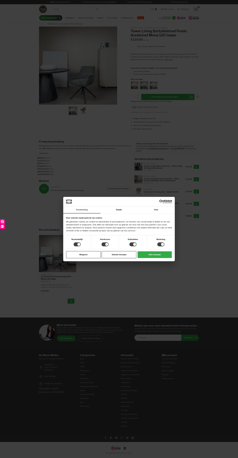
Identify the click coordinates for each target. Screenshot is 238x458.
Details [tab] (119, 210)
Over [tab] (156, 210)
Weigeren (83, 255)
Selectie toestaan (119, 255)
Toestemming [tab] (82, 210)
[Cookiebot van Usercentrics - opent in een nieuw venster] (161, 201)
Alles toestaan (155, 255)
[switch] (105, 244)
